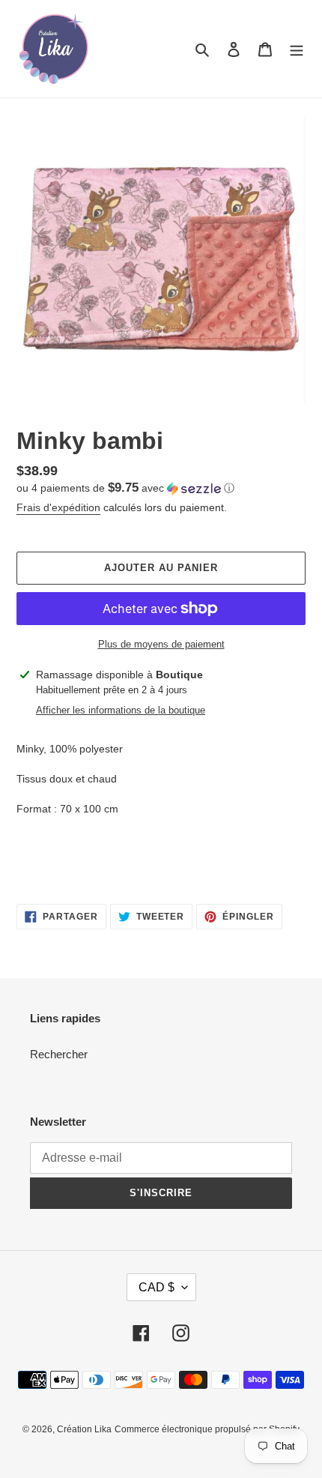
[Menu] (296, 49)
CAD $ (156, 1287)
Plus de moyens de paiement (161, 644)
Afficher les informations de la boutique (120, 710)
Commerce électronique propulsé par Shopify (207, 1429)
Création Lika (84, 1429)
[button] (125, 488)
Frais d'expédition (58, 507)
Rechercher (59, 1054)
